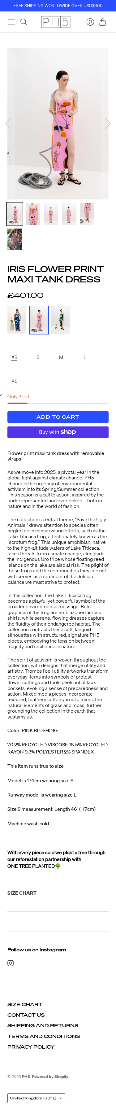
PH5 (26, 1076)
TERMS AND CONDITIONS (43, 1036)
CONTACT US (26, 1015)
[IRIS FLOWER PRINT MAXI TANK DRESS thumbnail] (14, 214)
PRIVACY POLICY (30, 1047)
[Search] (24, 22)
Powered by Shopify (50, 1076)
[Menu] (11, 21)
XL (14, 381)
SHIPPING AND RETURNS (42, 1025)
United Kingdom (33, 1098)
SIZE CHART (24, 1004)
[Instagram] (10, 964)
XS (14, 357)
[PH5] (55, 22)
